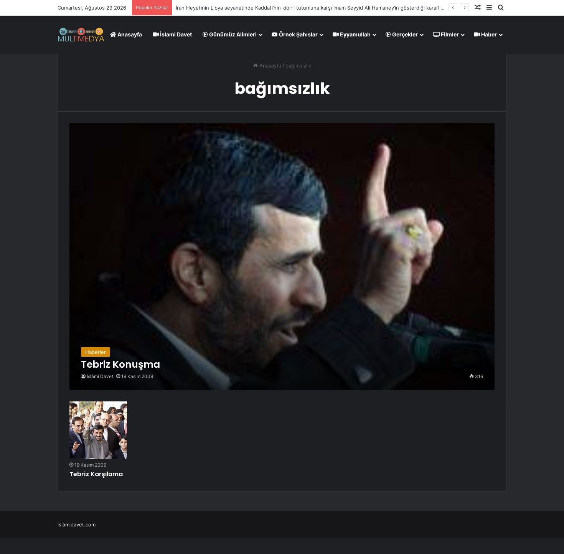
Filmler (449, 34)
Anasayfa (129, 34)
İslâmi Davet (100, 376)
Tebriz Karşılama (96, 474)
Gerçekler (404, 34)
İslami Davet (175, 34)
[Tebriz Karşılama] (98, 430)
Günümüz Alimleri (232, 34)
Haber (488, 34)
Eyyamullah (355, 34)
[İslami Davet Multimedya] (81, 34)
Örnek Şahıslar (298, 34)
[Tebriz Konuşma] (281, 256)
